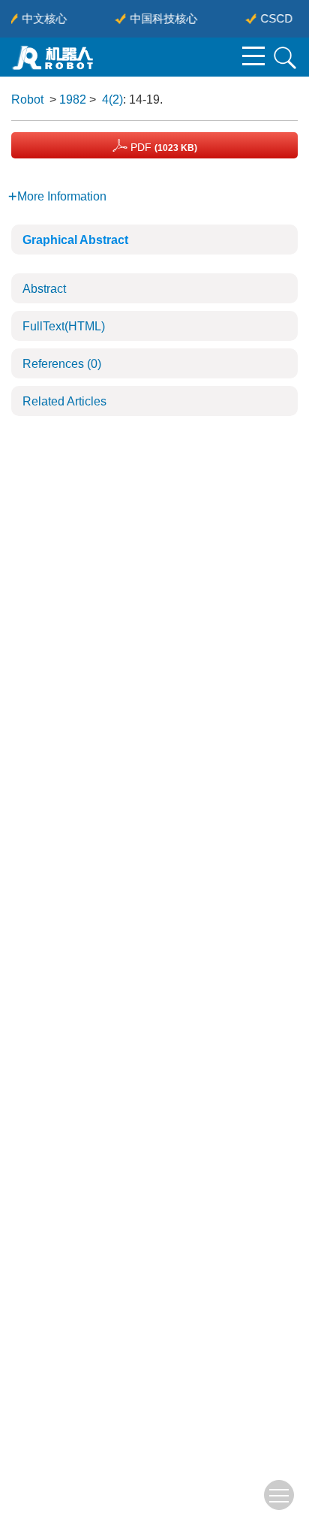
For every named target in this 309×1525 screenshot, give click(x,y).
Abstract (44, 288)
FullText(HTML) (63, 326)
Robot (27, 99)
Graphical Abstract (75, 240)
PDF (162, 147)
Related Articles (64, 401)
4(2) (112, 99)
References (61, 363)
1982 (72, 99)
